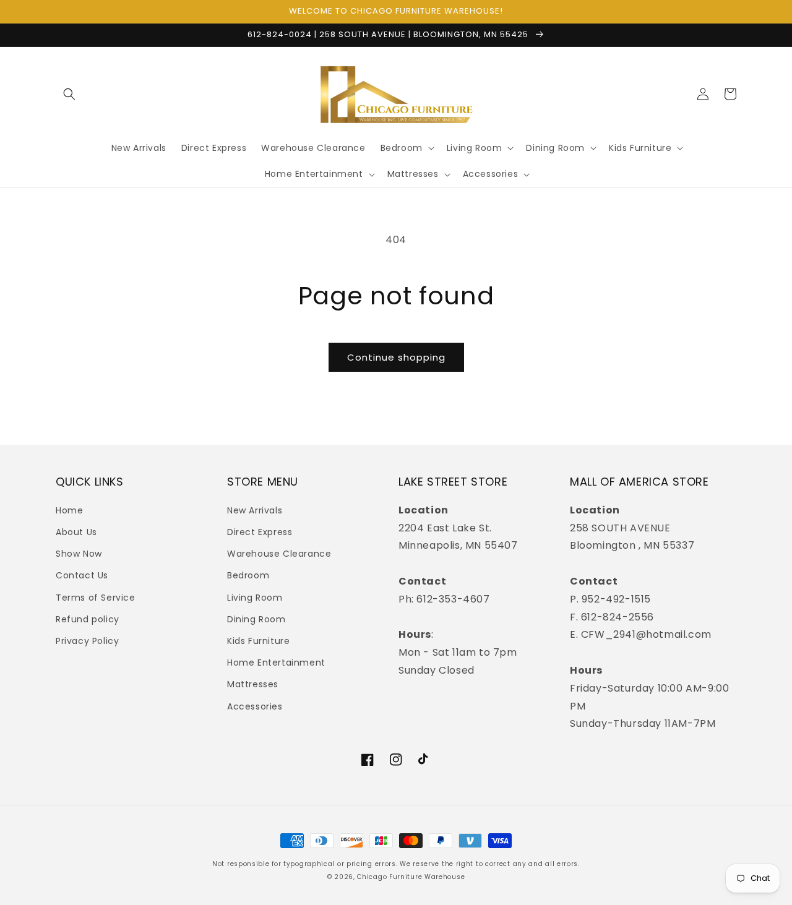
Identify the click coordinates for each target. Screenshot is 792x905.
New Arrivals (254, 510)
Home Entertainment (276, 662)
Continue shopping (396, 357)
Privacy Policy (87, 641)
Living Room (255, 597)
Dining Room (256, 619)
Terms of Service (96, 597)
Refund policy (87, 619)
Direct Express (259, 532)
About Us (76, 532)
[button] (69, 94)
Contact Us (82, 575)
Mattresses (252, 684)
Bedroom (248, 575)
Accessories (255, 706)
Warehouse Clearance (279, 553)
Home (69, 510)
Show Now (79, 553)
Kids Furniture (258, 641)
